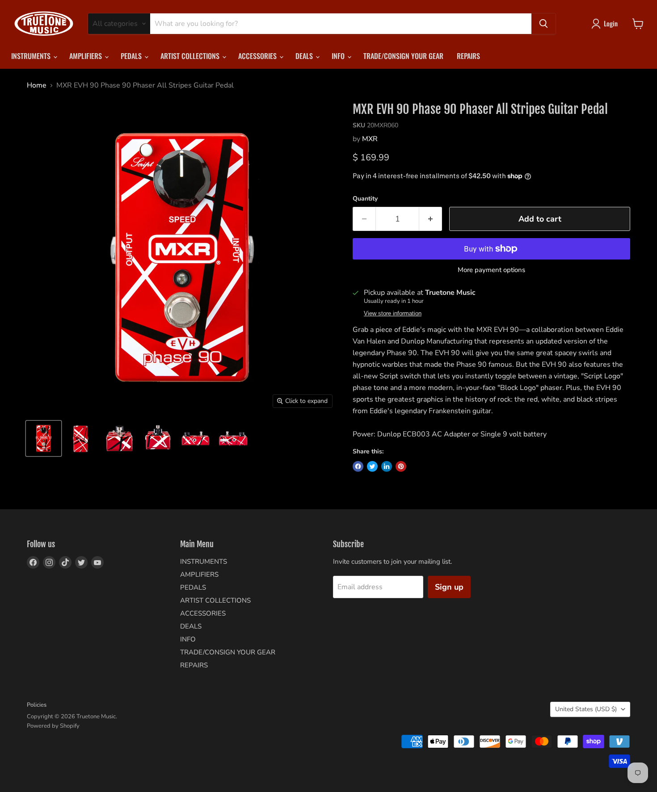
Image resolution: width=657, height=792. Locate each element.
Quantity (365, 198)
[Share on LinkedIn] (386, 466)
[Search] (543, 23)
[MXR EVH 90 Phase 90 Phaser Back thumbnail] (81, 438)
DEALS (305, 55)
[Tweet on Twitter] (372, 466)
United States (586, 709)
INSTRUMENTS (31, 55)
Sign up (449, 587)
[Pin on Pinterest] (401, 466)
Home (36, 85)
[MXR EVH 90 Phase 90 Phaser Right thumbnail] (233, 438)
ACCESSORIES (258, 55)
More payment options (491, 270)
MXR (370, 139)
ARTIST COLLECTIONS (190, 55)
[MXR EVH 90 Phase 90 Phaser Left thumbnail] (195, 438)
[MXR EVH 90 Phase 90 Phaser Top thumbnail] (157, 438)
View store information (392, 313)
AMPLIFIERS (86, 55)
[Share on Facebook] (358, 466)
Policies (36, 705)
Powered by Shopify (53, 726)
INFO (339, 55)
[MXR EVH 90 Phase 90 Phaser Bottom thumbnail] (119, 438)
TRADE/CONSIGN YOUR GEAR (403, 55)
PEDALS (132, 55)
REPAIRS (468, 55)
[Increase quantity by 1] (430, 219)
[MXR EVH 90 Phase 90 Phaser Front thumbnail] (43, 438)
